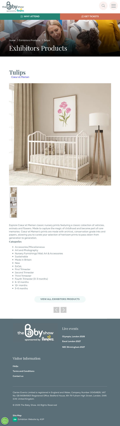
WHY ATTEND (32, 16)
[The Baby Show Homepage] (13, 6)
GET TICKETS (91, 16)
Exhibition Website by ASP (31, 419)
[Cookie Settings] (4, 421)
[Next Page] (63, 310)
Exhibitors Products (29, 40)
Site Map (17, 415)
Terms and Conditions (23, 371)
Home (12, 40)
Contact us (18, 376)
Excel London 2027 (71, 341)
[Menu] (113, 5)
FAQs (15, 366)
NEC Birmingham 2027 (73, 347)
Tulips (47, 40)
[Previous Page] (56, 310)
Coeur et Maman (20, 77)
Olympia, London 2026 (73, 336)
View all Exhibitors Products (60, 299)
